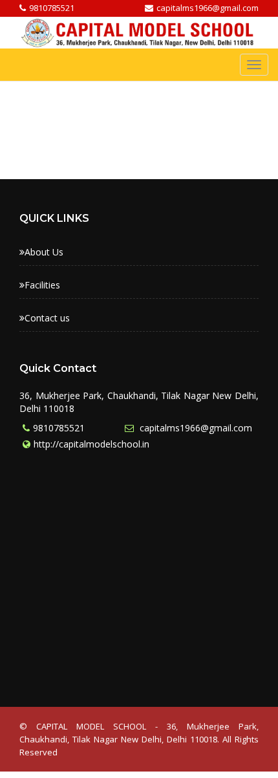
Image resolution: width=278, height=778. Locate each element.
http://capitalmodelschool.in (91, 444)
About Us (44, 252)
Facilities (42, 285)
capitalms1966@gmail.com (194, 428)
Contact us (47, 318)
